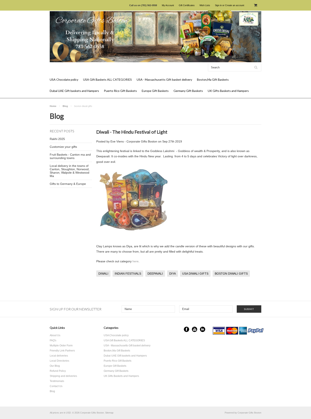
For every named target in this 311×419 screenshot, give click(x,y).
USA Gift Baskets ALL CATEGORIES (107, 79)
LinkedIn (202, 329)
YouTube (194, 329)
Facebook (186, 329)
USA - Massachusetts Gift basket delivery (164, 79)
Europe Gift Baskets (155, 91)
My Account (168, 5)
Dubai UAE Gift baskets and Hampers (74, 91)
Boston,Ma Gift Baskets (213, 79)
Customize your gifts (63, 146)
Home (53, 106)
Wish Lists (205, 5)
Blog (65, 106)
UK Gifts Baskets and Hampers (228, 91)
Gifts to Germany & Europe (68, 183)
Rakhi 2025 (57, 139)
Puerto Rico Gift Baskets (120, 91)
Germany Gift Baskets (188, 91)
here (135, 261)
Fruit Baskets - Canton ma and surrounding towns (70, 156)
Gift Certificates (187, 5)
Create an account (234, 5)
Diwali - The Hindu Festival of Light (131, 132)
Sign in (218, 5)
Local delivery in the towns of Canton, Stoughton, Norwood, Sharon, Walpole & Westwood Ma (69, 171)
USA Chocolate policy (64, 79)
